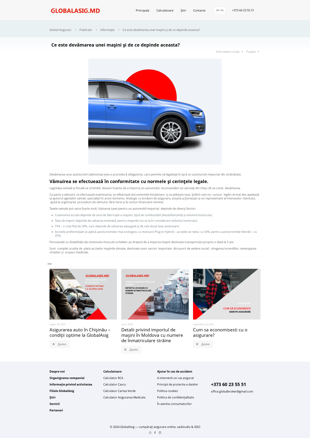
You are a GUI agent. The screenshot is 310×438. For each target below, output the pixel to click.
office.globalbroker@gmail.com (232, 391)
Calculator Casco (114, 384)
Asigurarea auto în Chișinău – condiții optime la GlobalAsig (80, 332)
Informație (107, 30)
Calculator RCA (113, 378)
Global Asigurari (60, 30)
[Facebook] (155, 432)
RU (222, 10)
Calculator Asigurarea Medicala (124, 397)
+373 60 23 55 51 (243, 10)
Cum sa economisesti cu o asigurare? (220, 332)
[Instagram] (160, 432)
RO (218, 10)
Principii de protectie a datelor (177, 384)
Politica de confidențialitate (175, 397)
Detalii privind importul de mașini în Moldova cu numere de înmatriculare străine (152, 335)
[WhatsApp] (150, 432)
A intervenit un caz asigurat (175, 378)
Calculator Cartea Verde (119, 391)
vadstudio (184, 427)
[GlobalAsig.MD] (76, 10)
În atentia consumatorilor (174, 404)
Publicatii (85, 30)
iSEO (197, 427)
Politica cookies (167, 391)
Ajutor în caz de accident (174, 371)
